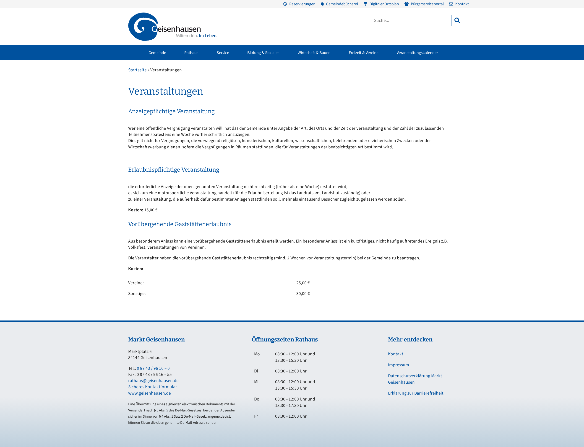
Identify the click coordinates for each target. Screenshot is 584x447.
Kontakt (462, 4)
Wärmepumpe (221, 128)
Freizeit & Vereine (363, 53)
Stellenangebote (137, 123)
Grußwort (132, 80)
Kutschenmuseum (253, 89)
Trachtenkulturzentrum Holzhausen (313, 100)
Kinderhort (276, 141)
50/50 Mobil (390, 115)
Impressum (398, 365)
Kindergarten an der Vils (285, 123)
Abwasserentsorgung (454, 89)
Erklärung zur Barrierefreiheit (415, 393)
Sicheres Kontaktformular (152, 387)
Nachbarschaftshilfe (396, 97)
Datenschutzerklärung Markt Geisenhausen (415, 379)
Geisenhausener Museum (258, 80)
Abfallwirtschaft (450, 80)
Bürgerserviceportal (427, 4)
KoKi (385, 89)
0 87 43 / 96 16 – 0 (153, 368)
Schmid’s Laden (308, 89)
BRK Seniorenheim (395, 80)
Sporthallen (191, 89)
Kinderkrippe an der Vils (285, 132)
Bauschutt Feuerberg (454, 106)
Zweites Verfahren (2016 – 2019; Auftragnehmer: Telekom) (263, 97)
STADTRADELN (193, 106)
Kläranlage (447, 115)
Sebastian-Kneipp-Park (371, 95)
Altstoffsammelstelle (454, 97)
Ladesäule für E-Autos (341, 80)
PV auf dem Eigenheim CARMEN (234, 106)
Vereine (188, 97)
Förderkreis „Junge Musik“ (316, 80)
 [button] (457, 20)
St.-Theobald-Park (367, 103)
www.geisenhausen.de (149, 393)
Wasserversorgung (452, 123)
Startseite (137, 70)
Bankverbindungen (139, 132)
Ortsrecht (132, 115)
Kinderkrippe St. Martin (285, 115)
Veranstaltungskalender (417, 53)
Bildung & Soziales (263, 53)
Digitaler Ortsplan (384, 4)
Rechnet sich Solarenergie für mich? (232, 118)
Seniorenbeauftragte (397, 106)
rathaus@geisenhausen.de (153, 380)
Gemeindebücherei (342, 4)
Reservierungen (302, 4)
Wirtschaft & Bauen (314, 53)
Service (223, 53)
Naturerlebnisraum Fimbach (374, 86)
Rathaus (191, 53)
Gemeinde (157, 53)
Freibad (188, 80)
